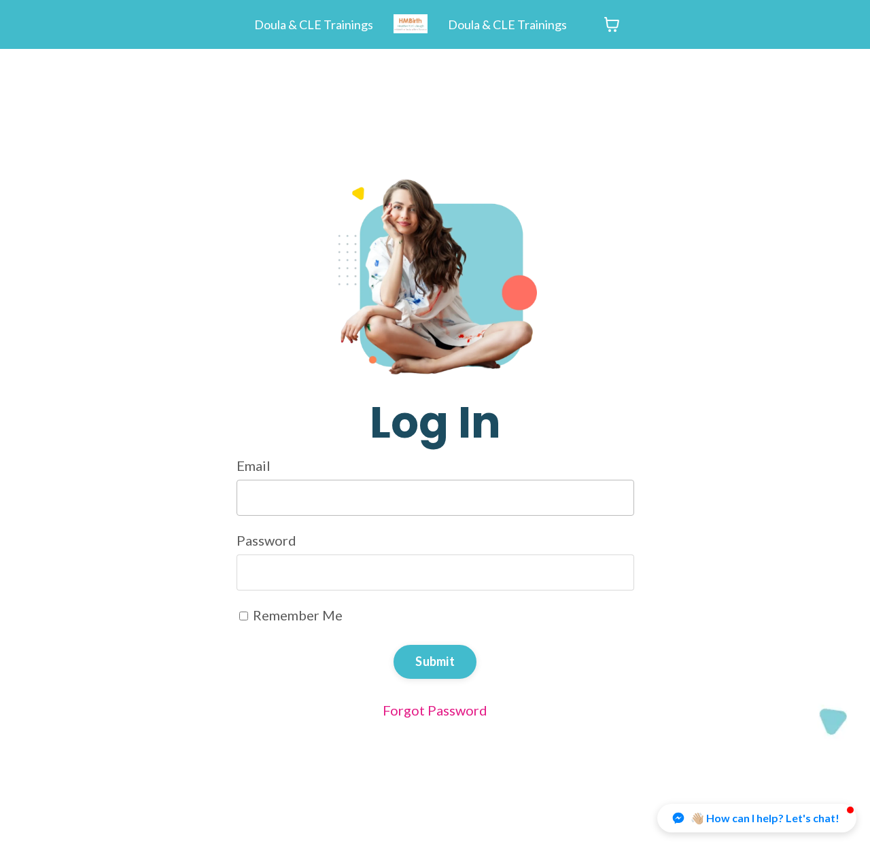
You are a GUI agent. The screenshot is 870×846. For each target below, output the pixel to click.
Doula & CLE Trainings (313, 24)
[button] (756, 818)
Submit (435, 661)
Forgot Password (435, 710)
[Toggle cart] (612, 24)
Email (254, 465)
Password (266, 540)
